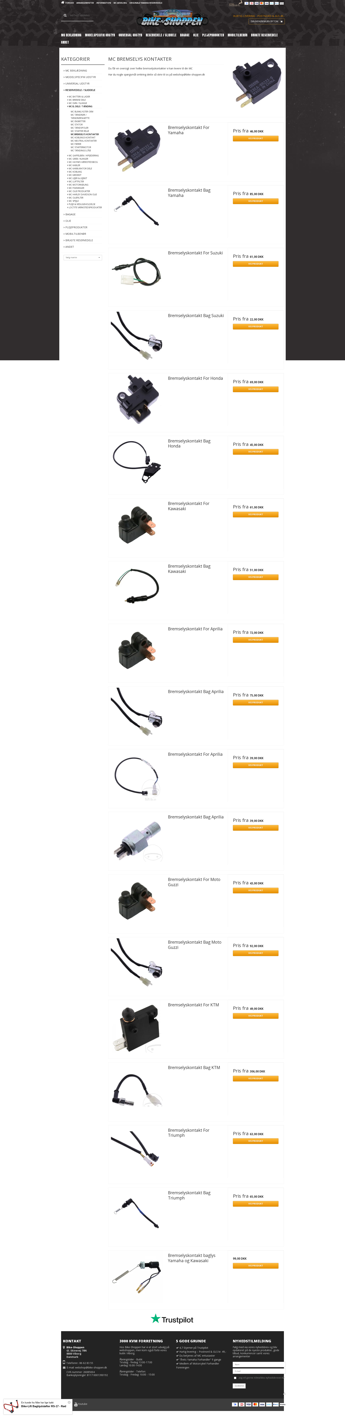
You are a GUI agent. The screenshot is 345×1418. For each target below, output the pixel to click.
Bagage (70, 214)
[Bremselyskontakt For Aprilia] (136, 652)
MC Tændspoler (79, 127)
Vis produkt (255, 138)
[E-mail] (259, 1370)
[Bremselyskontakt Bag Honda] (136, 464)
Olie (68, 220)
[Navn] (259, 1364)
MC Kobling (75, 171)
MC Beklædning (76, 70)
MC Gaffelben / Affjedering (83, 155)
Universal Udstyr (77, 83)
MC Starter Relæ (80, 131)
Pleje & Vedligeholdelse (81, 204)
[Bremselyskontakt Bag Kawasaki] (136, 589)
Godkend (239, 1385)
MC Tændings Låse (81, 150)
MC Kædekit (74, 175)
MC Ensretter (78, 121)
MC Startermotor (81, 147)
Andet (69, 246)
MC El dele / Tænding (80, 106)
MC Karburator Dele (80, 168)
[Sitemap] (284, 1393)
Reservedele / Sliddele (80, 90)
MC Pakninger (76, 188)
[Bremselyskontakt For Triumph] (136, 1153)
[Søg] (77, 15)
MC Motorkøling (78, 184)
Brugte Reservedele (79, 240)
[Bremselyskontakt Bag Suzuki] (136, 339)
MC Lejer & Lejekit (77, 178)
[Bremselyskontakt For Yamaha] (136, 151)
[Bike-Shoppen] (172, 18)
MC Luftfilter (76, 181)
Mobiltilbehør (75, 233)
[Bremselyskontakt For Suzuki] (136, 276)
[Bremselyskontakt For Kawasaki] (136, 526)
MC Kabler (74, 165)
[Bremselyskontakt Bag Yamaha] (136, 213)
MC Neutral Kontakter (84, 140)
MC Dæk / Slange (77, 103)
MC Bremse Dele (77, 99)
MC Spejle (73, 200)
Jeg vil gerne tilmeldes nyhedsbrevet (260, 1377)
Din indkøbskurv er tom (264, 21)
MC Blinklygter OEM (82, 111)
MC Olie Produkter (79, 191)
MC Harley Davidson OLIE (82, 194)
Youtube (82, 1404)
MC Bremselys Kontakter (85, 134)
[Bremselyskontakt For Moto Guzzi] (136, 902)
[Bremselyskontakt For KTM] (136, 1028)
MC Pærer (76, 144)
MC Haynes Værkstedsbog (83, 162)
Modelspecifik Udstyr (80, 77)
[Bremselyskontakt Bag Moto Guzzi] (136, 965)
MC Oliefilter (75, 197)
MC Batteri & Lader (79, 96)
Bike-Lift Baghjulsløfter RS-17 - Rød (43, 1406)
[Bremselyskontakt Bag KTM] (136, 1091)
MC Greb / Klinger (78, 158)
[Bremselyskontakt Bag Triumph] (136, 1216)
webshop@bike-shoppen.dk (91, 1367)
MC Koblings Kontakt (83, 137)
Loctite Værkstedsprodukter (85, 207)
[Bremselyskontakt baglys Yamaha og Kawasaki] (136, 1278)
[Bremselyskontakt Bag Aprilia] (136, 715)
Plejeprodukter (76, 227)
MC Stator (77, 124)
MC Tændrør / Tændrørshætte (80, 116)
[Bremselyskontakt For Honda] (136, 401)
